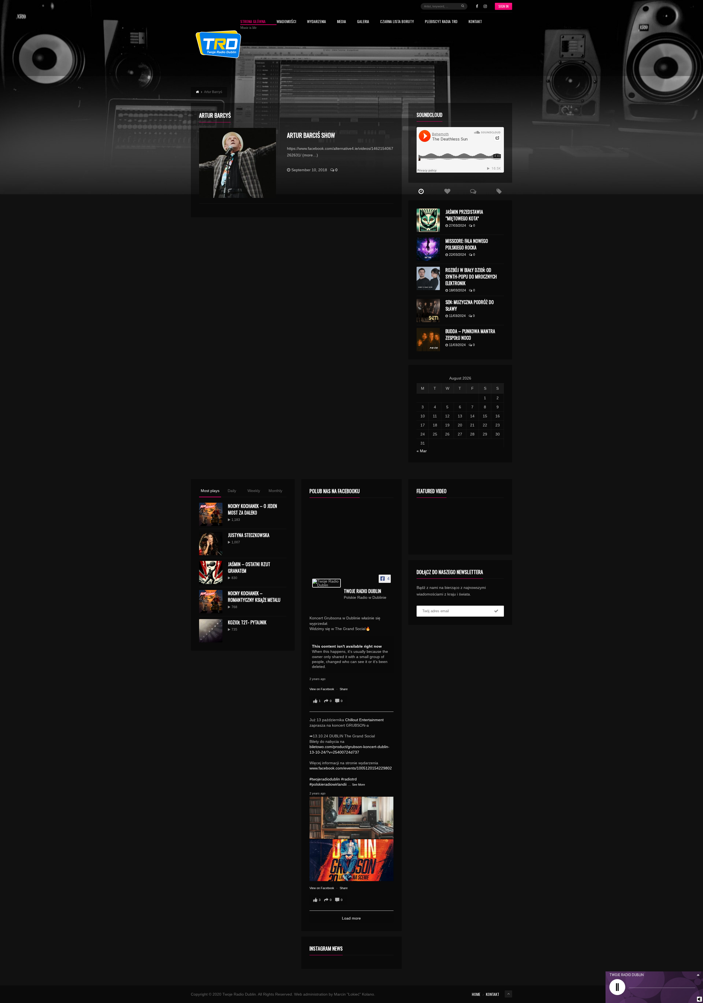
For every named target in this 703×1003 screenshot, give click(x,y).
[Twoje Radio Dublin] (326, 583)
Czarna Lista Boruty (397, 21)
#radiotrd (349, 779)
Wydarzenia (316, 21)
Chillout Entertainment (364, 720)
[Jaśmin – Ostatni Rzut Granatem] (210, 572)
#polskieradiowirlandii (328, 784)
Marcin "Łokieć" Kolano (354, 994)
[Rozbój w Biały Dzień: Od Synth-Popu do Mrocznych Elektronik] (428, 278)
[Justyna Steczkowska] (210, 543)
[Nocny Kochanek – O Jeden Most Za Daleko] (210, 514)
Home (476, 994)
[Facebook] (477, 6)
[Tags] (499, 191)
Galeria (363, 21)
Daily (232, 490)
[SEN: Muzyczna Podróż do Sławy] (428, 310)
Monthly (275, 490)
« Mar (422, 451)
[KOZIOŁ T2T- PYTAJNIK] (210, 630)
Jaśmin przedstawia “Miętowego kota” (464, 215)
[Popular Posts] (447, 191)
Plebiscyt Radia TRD (441, 21)
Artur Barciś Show (311, 135)
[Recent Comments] (473, 191)
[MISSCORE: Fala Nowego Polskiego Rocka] (428, 249)
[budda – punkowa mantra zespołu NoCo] (428, 339)
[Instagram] (485, 6)
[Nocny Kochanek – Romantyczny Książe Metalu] (210, 601)
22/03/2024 (457, 255)
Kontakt (475, 21)
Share (344, 689)
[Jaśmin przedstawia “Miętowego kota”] (428, 220)
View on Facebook (322, 689)
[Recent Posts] (421, 191)
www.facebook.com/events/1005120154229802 (350, 768)
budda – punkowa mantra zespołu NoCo (470, 334)
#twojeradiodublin (324, 779)
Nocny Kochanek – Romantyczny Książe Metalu (254, 596)
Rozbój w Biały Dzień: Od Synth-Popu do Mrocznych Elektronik (471, 276)
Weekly (253, 490)
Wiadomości (286, 21)
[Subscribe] (496, 611)
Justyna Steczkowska (248, 535)
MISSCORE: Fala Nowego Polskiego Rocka (466, 244)
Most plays (210, 490)
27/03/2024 (457, 225)
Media (341, 21)
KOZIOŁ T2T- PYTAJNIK (247, 622)
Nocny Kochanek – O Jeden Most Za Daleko (252, 509)
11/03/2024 (457, 316)
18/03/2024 (457, 290)
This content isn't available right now (347, 646)
